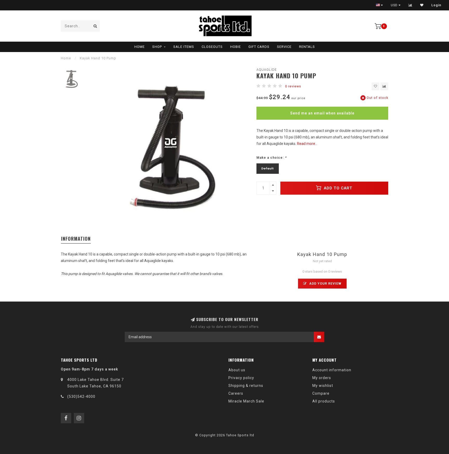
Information (76, 238)
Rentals (307, 47)
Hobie (235, 47)
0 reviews (293, 86)
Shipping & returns (245, 385)
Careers (235, 393)
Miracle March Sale (246, 401)
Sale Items (183, 47)
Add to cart (337, 188)
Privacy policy (241, 378)
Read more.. (307, 144)
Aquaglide (266, 70)
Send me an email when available (322, 113)
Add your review (324, 283)
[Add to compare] (384, 86)
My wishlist (322, 385)
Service (284, 47)
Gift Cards (258, 47)
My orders (321, 378)
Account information (331, 370)
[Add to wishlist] (375, 86)
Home (139, 47)
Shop (157, 47)
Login (436, 5)
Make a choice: (271, 157)
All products (323, 401)
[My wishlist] (422, 5)
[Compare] (410, 5)
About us (236, 370)
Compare (320, 393)
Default (267, 168)
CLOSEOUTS (212, 47)
